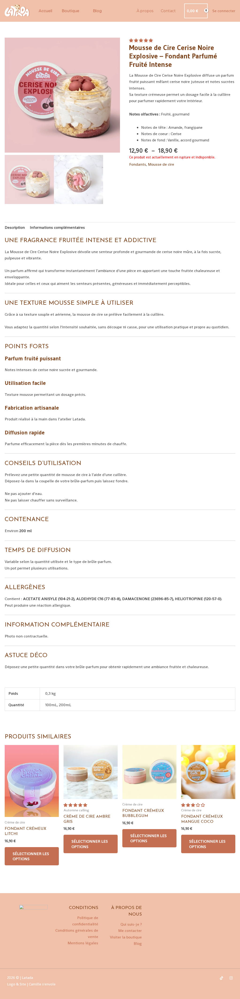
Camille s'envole (42, 984)
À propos (145, 11)
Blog (97, 11)
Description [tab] (15, 227)
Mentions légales (83, 942)
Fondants (137, 164)
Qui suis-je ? (131, 924)
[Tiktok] (221, 978)
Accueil (45, 11)
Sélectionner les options (31, 856)
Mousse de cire (161, 164)
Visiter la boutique (126, 937)
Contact (168, 11)
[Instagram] (231, 978)
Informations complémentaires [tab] (57, 227)
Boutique (70, 11)
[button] (141, 40)
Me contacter (130, 930)
